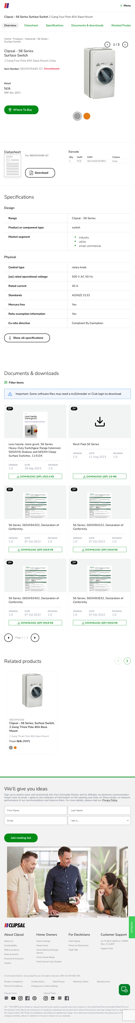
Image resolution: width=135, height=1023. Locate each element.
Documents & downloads (87, 25)
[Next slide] (127, 660)
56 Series (42, 39)
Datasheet (31, 25)
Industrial (30, 39)
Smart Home (42, 945)
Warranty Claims (80, 981)
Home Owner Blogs (45, 957)
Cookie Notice (37, 981)
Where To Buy (22, 110)
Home (7, 39)
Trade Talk (73, 949)
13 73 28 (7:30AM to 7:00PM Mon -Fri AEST (114, 942)
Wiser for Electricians (79, 945)
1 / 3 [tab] (116, 44)
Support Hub (107, 948)
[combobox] (99, 820)
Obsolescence (103, 981)
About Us (8, 941)
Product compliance (13, 981)
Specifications (54, 25)
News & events (11, 954)
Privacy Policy (109, 800)
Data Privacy (59, 981)
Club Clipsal (74, 941)
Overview (10, 25)
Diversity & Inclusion (14, 958)
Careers (7, 963)
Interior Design (43, 941)
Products (18, 39)
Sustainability (10, 945)
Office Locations (11, 949)
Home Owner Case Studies (49, 961)
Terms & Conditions (13, 986)
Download (41, 173)
